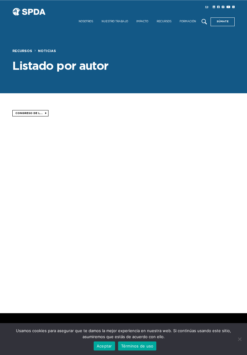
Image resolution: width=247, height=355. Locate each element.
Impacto (142, 21)
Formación (188, 21)
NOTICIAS (47, 51)
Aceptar (104, 346)
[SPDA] (45, 17)
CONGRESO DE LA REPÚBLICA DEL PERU (31, 113)
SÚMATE (223, 21)
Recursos (164, 21)
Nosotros (86, 21)
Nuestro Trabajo (115, 21)
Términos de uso (137, 346)
